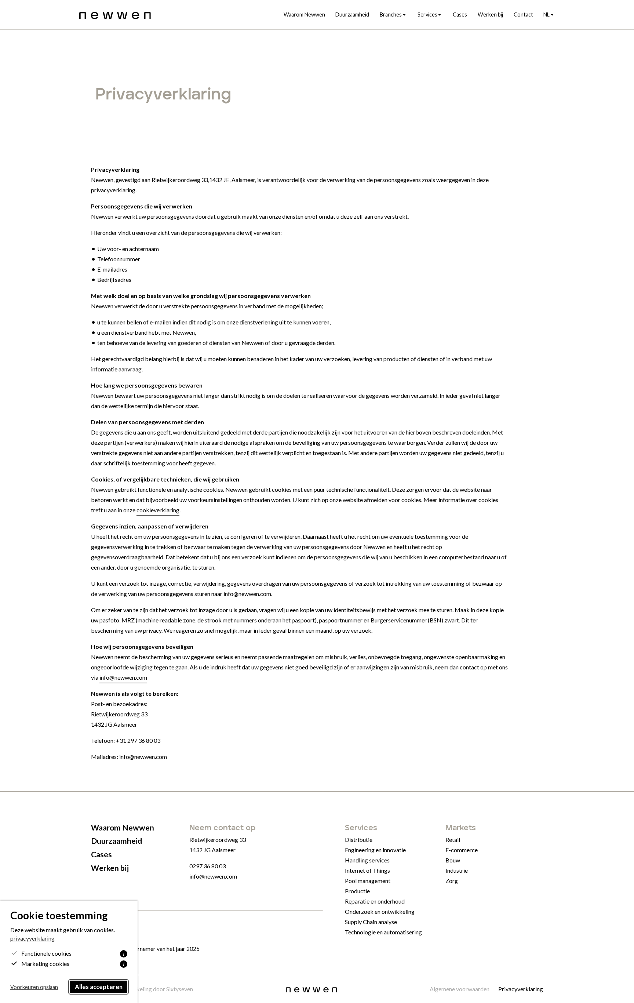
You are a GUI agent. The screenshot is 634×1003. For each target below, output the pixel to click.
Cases (460, 14)
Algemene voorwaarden (459, 988)
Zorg (451, 880)
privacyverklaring (32, 938)
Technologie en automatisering (383, 931)
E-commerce (461, 849)
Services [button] (427, 14)
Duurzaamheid (352, 14)
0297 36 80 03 (207, 865)
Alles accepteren (99, 987)
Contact (523, 14)
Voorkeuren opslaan (34, 987)
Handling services (367, 860)
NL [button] (546, 14)
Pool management (367, 880)
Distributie (358, 839)
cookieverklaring (157, 509)
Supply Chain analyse (371, 921)
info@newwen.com (123, 677)
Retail (452, 839)
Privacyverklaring (520, 988)
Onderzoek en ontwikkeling (380, 911)
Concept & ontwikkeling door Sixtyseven (142, 988)
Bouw (452, 860)
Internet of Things (367, 870)
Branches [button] (391, 14)
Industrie (456, 870)
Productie (357, 890)
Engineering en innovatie (375, 849)
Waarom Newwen (304, 14)
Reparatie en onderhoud (375, 901)
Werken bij (490, 14)
